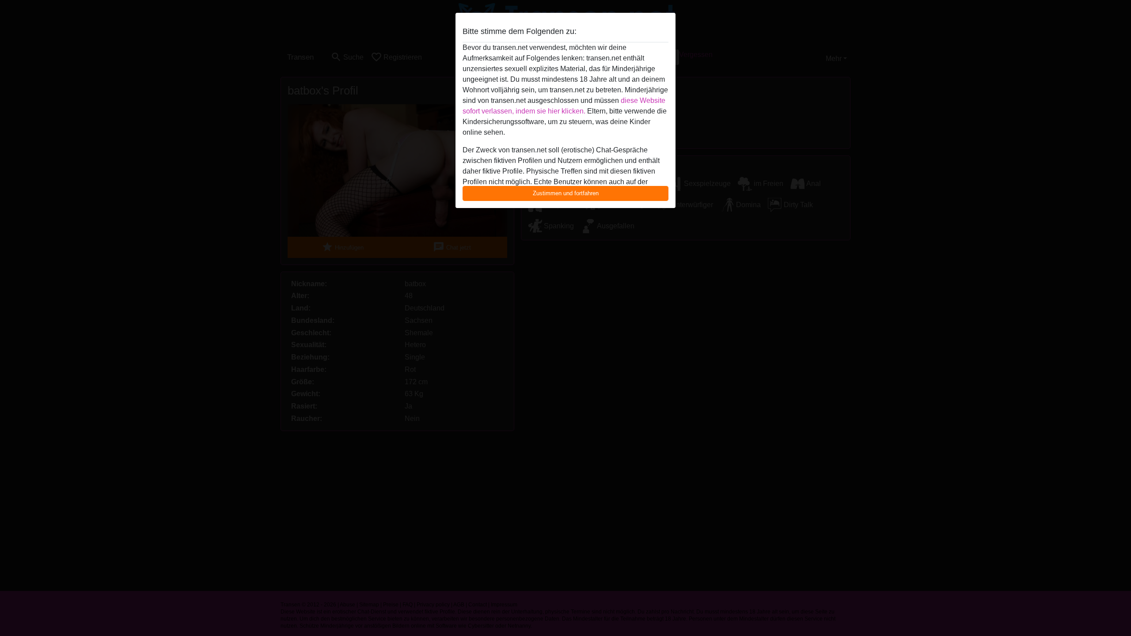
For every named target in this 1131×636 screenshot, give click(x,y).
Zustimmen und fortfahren (566, 193)
